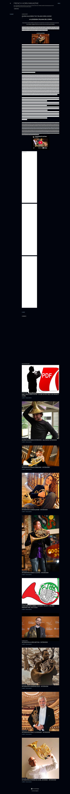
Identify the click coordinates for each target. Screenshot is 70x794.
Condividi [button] (11, 14)
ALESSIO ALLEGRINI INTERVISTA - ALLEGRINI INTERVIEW (39, 440)
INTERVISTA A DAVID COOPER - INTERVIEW (35, 572)
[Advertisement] (40, 353)
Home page (16, 8)
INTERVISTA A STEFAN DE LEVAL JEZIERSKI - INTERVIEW (39, 780)
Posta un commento (28, 397)
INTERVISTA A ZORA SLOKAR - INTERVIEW (35, 509)
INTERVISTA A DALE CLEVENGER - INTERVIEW (36, 732)
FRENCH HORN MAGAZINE (26, 3)
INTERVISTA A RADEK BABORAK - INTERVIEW (36, 467)
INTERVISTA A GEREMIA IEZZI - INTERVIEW (35, 686)
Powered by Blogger (36, 788)
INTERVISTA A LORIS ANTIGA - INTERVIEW (35, 642)
